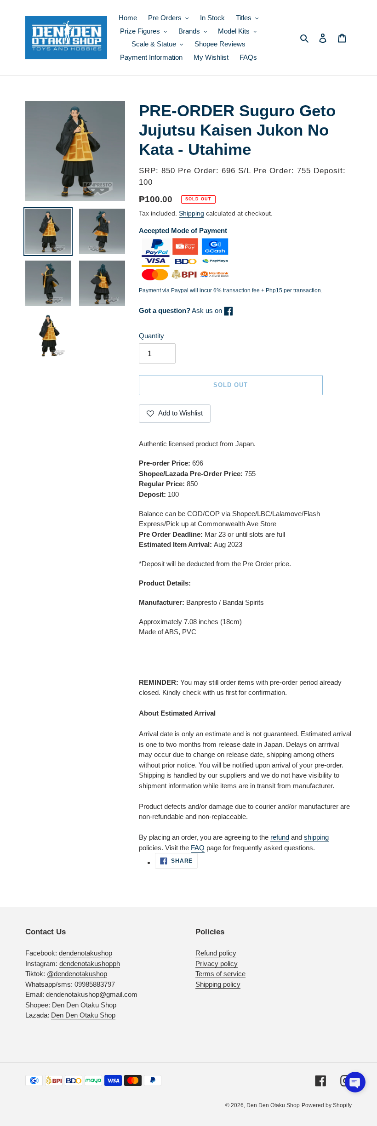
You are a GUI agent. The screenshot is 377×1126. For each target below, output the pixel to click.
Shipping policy (217, 984)
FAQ (198, 848)
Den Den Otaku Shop (84, 1005)
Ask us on (181, 310)
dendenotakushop (85, 953)
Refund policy (215, 953)
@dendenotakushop (77, 974)
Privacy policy (216, 963)
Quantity (151, 336)
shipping (316, 837)
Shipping (191, 213)
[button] (355, 1082)
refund (279, 837)
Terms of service (220, 974)
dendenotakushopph (89, 963)
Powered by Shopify (327, 1105)
